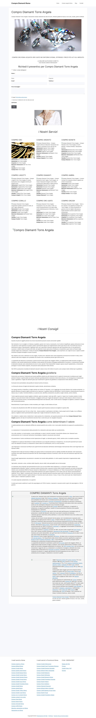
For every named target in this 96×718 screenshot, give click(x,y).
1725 (37, 539)
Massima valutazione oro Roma (19, 708)
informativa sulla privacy (21, 97)
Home (57, 3)
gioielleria (62, 588)
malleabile (64, 564)
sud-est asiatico (37, 538)
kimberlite (52, 534)
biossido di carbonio (54, 549)
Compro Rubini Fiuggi (42, 692)
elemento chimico (61, 560)
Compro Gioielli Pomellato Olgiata (45, 695)
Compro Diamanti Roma (20, 3)
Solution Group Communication (61, 716)
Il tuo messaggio (15, 86)
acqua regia (71, 571)
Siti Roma (50, 716)
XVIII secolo (38, 523)
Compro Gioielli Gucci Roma (18, 681)
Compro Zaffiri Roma (16, 706)
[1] (69, 499)
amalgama (73, 573)
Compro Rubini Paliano (43, 681)
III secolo (55, 506)
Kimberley (70, 533)
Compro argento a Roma (17, 664)
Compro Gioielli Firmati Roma (19, 679)
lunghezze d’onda (68, 566)
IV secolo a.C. (45, 503)
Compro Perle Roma (16, 699)
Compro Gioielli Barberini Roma (45, 677)
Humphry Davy (70, 546)
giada (52, 519)
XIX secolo (61, 543)
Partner (64, 670)
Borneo (57, 536)
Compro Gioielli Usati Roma (18, 692)
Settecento (36, 536)
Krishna (50, 498)
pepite (54, 576)
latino (63, 561)
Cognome (51, 78)
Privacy (64, 666)
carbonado (56, 526)
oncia (63, 591)
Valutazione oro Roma (17, 710)
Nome (12, 78)
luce (82, 566)
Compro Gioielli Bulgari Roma (19, 672)
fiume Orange (77, 529)
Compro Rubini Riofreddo (43, 675)
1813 (65, 546)
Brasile (33, 539)
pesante (55, 564)
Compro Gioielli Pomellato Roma (19, 684)
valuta (72, 589)
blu (76, 566)
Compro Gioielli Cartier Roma (19, 675)
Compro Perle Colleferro (43, 684)
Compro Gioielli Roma (17, 686)
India (70, 496)
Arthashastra (58, 501)
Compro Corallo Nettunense (44, 664)
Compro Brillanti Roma (17, 666)
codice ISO (64, 589)
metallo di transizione (72, 563)
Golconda (43, 511)
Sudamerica (77, 524)
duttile (59, 564)
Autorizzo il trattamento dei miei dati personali (23, 100)
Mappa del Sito (66, 664)
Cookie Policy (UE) (67, 668)
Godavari (55, 498)
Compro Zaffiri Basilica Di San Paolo (46, 690)
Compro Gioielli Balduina (43, 672)
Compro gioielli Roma (16, 688)
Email (13, 81)
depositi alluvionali (36, 498)
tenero (80, 563)
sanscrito (51, 501)
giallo (73, 564)
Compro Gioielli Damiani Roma (19, 677)
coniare (75, 579)
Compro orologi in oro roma (18, 697)
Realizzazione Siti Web (42, 716)
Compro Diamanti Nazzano (44, 686)
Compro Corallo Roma (17, 668)
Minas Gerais (46, 524)
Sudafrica (46, 529)
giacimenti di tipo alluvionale (61, 531)
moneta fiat (68, 581)
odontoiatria (68, 588)
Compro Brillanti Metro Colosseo (45, 688)
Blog (76, 3)
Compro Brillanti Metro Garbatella (45, 670)
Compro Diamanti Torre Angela (61, 597)
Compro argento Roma (67, 3)
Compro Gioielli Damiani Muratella (45, 668)
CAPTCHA (14, 102)
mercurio (62, 573)
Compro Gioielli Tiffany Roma (19, 690)
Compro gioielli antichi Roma (18, 670)
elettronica (55, 589)
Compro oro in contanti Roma (19, 695)
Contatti (81, 3)
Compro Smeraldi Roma (17, 703)
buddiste (37, 503)
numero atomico (72, 560)
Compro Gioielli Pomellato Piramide (46, 679)
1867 (52, 539)
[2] (75, 582)
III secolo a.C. (69, 519)
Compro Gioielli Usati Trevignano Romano (48, 666)
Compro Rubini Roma (16, 701)
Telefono (51, 81)
